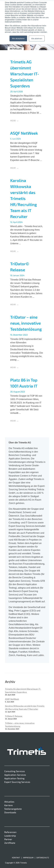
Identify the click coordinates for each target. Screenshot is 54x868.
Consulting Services (14, 771)
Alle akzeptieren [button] (18, 38)
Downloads (10, 812)
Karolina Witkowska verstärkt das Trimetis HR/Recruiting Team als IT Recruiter (23, 198)
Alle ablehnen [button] (36, 38)
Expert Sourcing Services (17, 782)
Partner (8, 839)
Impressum (28, 857)
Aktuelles (9, 801)
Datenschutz (42, 857)
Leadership (10, 835)
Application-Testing (14, 778)
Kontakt (16, 857)
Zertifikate (9, 842)
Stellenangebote (13, 808)
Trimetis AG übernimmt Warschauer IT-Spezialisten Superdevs (24, 73)
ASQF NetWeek (24, 133)
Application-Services (15, 774)
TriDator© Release (13, 716)
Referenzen (10, 832)
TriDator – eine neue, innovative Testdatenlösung (26, 323)
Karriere (8, 805)
